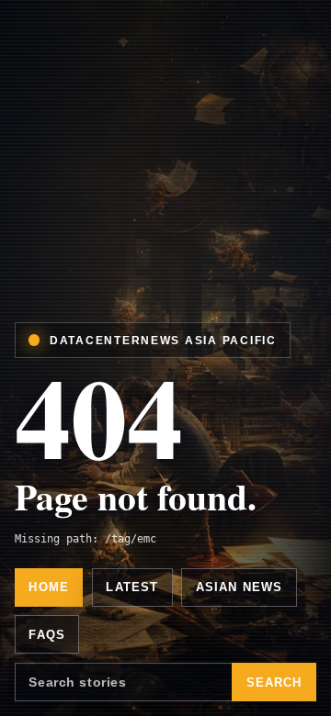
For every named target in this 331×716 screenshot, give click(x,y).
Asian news (239, 587)
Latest (132, 587)
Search (274, 682)
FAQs (47, 635)
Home (49, 587)
